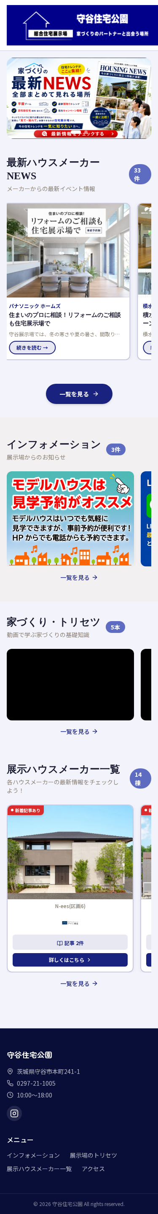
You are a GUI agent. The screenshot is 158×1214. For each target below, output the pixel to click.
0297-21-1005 (36, 1083)
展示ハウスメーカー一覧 (39, 1168)
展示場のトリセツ (93, 1155)
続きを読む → (36, 347)
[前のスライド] (17, 98)
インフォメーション (33, 1155)
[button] (70, 281)
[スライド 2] (83, 132)
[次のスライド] (140, 98)
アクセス (93, 1168)
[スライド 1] (72, 132)
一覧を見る (74, 394)
